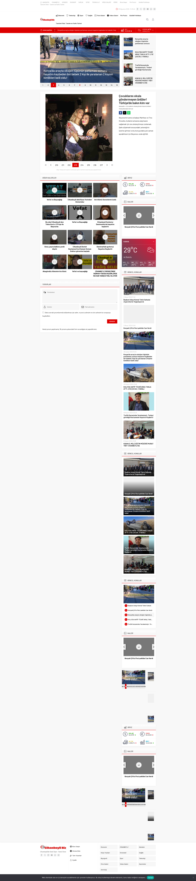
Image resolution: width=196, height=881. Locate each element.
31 (122, 804)
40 (137, 804)
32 (124, 804)
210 (56, 165)
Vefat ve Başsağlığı (54, 200)
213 (75, 165)
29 (143, 686)
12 (101, 85)
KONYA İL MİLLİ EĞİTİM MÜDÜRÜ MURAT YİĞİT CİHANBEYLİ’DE (144, 80)
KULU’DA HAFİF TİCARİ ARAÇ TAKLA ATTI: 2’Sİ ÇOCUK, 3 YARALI (144, 54)
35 (129, 804)
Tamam (150, 878)
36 (131, 804)
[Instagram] (144, 9)
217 (101, 165)
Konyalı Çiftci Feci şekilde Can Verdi (137, 328)
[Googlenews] (154, 9)
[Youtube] (147, 9)
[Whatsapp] (151, 9)
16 (122, 686)
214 (82, 165)
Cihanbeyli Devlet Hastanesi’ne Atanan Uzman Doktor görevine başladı (79, 249)
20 (129, 686)
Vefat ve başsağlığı (79, 271)
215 (88, 165)
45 (145, 804)
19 (127, 686)
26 (138, 686)
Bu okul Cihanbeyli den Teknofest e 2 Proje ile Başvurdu (54, 224)
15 (117, 85)
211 (63, 165)
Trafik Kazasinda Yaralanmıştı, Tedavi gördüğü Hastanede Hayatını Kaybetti (143, 68)
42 (140, 804)
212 (69, 165)
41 (138, 804)
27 (140, 686)
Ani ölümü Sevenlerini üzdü (105, 200)
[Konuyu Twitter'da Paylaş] (124, 112)
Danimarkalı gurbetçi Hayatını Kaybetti (105, 248)
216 (94, 165)
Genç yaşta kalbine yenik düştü (54, 248)
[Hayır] (193, 877)
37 (132, 804)
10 (90, 85)
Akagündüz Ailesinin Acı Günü (54, 271)
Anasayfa (121, 106)
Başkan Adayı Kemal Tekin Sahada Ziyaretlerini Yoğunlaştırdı (137, 301)
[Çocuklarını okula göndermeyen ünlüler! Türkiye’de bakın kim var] (78, 160)
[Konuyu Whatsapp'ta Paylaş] (128, 112)
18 (125, 686)
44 (143, 804)
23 (134, 686)
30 (145, 686)
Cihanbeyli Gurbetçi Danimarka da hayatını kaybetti (105, 224)
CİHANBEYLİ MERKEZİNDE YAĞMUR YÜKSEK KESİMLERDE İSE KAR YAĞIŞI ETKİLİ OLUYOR (105, 273)
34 (128, 804)
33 (125, 804)
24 (135, 686)
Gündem (46, 67)
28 (142, 686)
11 (95, 85)
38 (134, 804)
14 (111, 85)
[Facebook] (137, 9)
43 (142, 804)
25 (137, 686)
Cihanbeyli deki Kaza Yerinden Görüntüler (80, 201)
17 (124, 686)
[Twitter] (141, 9)
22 (132, 686)
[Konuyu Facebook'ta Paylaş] (120, 112)
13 (106, 85)
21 (130, 686)
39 (135, 804)
